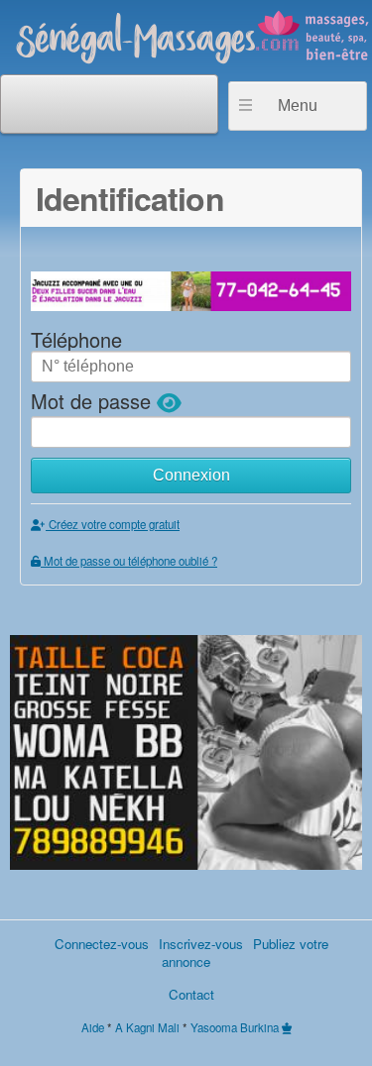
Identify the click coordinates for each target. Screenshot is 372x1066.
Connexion (191, 475)
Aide (92, 1027)
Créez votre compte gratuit (113, 524)
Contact (191, 994)
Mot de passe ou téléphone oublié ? (129, 561)
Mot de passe (94, 400)
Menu (297, 105)
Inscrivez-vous (201, 943)
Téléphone (76, 339)
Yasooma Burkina (234, 1027)
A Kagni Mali (147, 1027)
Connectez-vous (102, 943)
